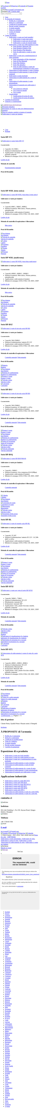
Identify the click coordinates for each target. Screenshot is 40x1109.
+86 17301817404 (14, 11)
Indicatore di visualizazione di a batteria (13, 638)
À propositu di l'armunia (13, 19)
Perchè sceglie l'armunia (17, 26)
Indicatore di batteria (7, 710)
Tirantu (3, 250)
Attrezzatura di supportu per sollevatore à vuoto (20, 772)
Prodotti (7, 131)
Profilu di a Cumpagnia (16, 21)
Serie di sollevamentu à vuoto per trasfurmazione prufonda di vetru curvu (25, 67)
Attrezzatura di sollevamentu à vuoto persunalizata (21, 770)
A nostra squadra (14, 28)
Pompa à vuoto (6, 378)
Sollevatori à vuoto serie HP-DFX (16, 782)
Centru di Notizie (14, 32)
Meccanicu (8, 225)
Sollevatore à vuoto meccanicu (23, 39)
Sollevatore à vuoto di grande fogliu (24, 43)
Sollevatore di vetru (28, 839)
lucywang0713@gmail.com (15, 9)
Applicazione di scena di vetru (23, 96)
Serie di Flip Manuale (20, 61)
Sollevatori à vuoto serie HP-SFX (16, 786)
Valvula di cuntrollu (7, 239)
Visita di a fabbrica (15, 30)
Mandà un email (6, 848)
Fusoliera (4, 246)
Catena (3, 243)
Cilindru (3, 497)
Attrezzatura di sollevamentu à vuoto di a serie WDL (22, 792)
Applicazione (13, 94)
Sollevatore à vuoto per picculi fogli (24, 41)
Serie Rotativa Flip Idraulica (22, 50)
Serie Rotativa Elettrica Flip (22, 48)
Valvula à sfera (5, 382)
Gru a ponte (17, 92)
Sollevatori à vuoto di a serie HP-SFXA (18, 784)
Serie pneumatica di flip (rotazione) (24, 59)
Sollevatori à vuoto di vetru (9, 840)
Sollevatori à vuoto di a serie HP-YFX (17, 781)
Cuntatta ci (12, 33)
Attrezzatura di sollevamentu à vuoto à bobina (24, 70)
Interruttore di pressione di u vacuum (13, 642)
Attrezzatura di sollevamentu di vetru (13, 842)
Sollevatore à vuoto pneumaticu (11, 839)
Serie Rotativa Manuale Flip (22, 46)
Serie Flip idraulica (19, 65)
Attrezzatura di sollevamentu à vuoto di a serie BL (21, 793)
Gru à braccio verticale (20, 88)
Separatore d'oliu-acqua (8, 515)
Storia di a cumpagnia (16, 22)
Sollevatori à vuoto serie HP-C (15, 790)
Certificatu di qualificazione (18, 24)
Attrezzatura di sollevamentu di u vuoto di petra (20, 768)
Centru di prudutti (10, 35)
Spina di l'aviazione (7, 443)
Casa (6, 17)
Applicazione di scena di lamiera (23, 98)
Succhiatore (4, 235)
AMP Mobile (11, 837)
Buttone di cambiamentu (9, 374)
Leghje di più (5, 160)
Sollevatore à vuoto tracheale (18, 76)
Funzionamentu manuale (13, 168)
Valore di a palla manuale (9, 699)
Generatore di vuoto (7, 504)
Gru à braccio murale (20, 90)
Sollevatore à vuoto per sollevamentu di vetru (23, 44)
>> (12, 715)
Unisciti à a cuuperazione (13, 101)
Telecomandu (21, 357)
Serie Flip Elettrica (19, 63)
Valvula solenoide (6, 450)
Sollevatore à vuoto (25, 840)
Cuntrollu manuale (11, 357)
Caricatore (4, 385)
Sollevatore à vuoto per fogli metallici (21, 37)
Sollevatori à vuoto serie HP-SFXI (16, 788)
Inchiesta (4, 727)
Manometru (4, 508)
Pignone (3, 254)
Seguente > (7, 715)
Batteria (3, 367)
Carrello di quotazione (12, 100)
